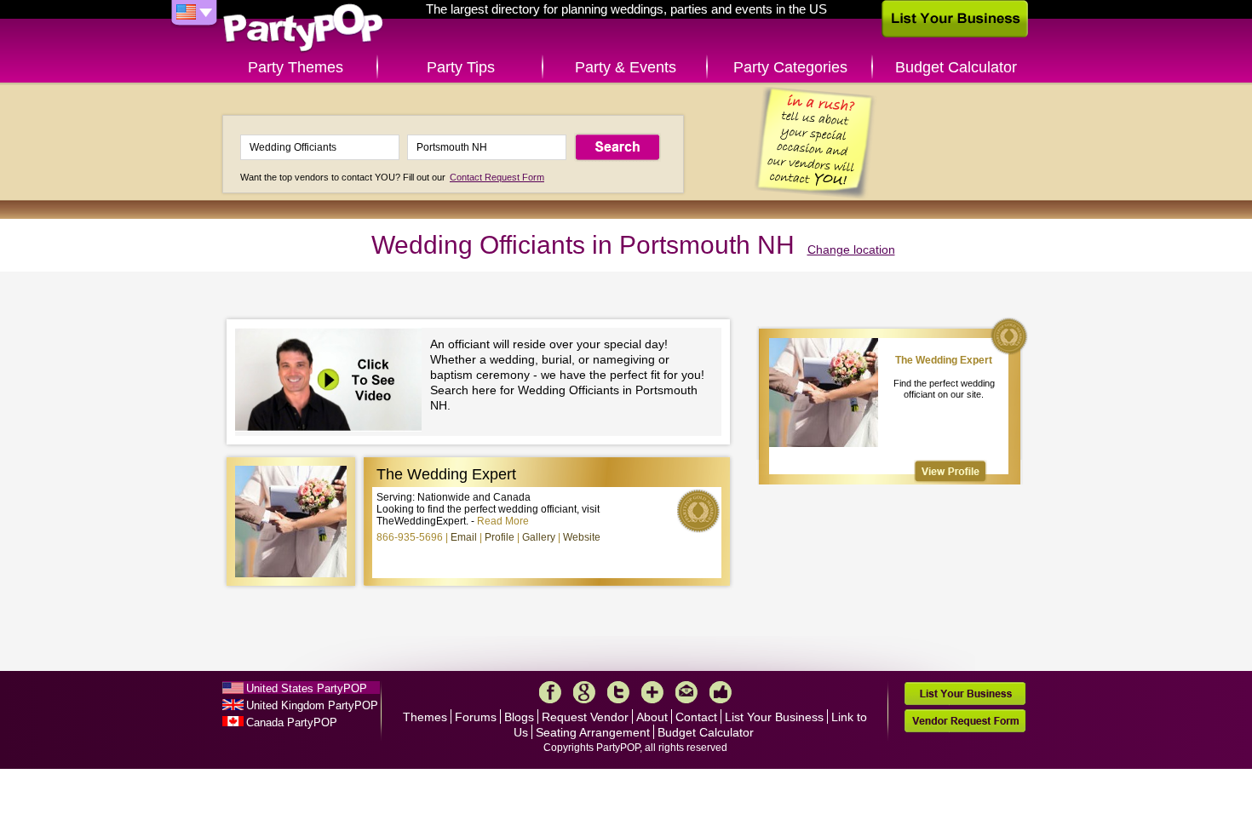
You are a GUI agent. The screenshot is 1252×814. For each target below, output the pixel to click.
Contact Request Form (497, 177)
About (652, 717)
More (652, 692)
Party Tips (461, 67)
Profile (499, 537)
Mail (686, 692)
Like (720, 692)
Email (464, 537)
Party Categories (790, 67)
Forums (476, 717)
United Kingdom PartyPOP (312, 705)
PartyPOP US (303, 28)
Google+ (584, 692)
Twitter (618, 692)
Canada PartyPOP (291, 722)
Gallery (538, 537)
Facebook (550, 692)
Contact (696, 717)
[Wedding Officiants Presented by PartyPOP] (332, 382)
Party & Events (625, 67)
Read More (503, 521)
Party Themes (295, 67)
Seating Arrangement (593, 732)
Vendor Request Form (965, 720)
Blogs (519, 717)
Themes (425, 717)
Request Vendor (585, 717)
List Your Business (774, 717)
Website (581, 537)
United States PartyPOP (306, 688)
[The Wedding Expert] (950, 471)
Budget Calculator (956, 67)
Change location (851, 249)
